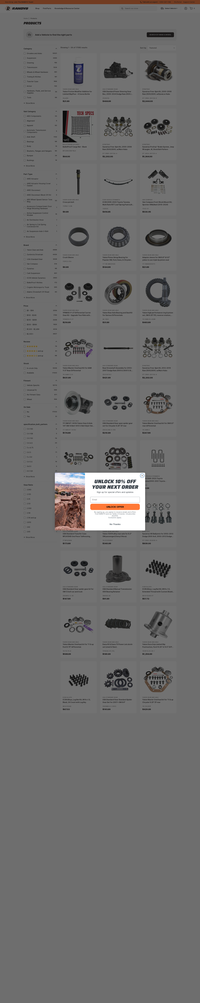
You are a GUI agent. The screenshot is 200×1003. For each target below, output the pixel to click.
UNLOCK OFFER (115, 506)
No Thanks (115, 524)
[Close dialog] (142, 476)
